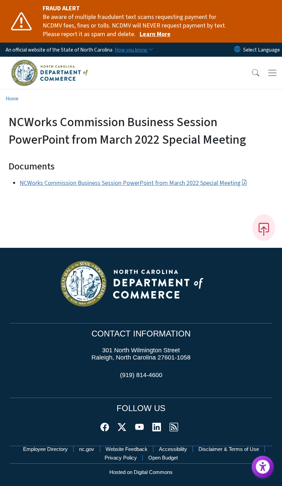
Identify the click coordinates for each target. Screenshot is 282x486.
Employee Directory (45, 449)
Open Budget (163, 458)
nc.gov (86, 449)
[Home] (49, 64)
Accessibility (173, 449)
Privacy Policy (121, 458)
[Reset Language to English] (237, 49)
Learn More (155, 34)
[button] (251, 73)
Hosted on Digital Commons (141, 472)
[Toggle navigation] (272, 73)
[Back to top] (263, 227)
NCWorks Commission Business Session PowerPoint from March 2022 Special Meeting (130, 183)
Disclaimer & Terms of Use (228, 449)
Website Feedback (127, 449)
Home (12, 98)
